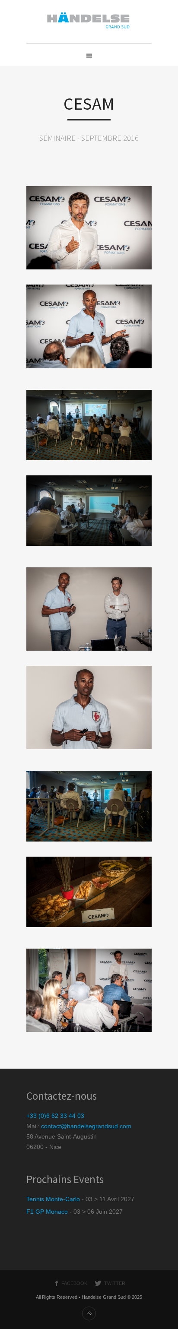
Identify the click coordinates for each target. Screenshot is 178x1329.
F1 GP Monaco (47, 1211)
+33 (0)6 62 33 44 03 (55, 1115)
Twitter (114, 1283)
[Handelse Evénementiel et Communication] (89, 21)
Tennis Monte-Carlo (53, 1199)
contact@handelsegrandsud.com (86, 1126)
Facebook (74, 1283)
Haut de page (89, 1313)
